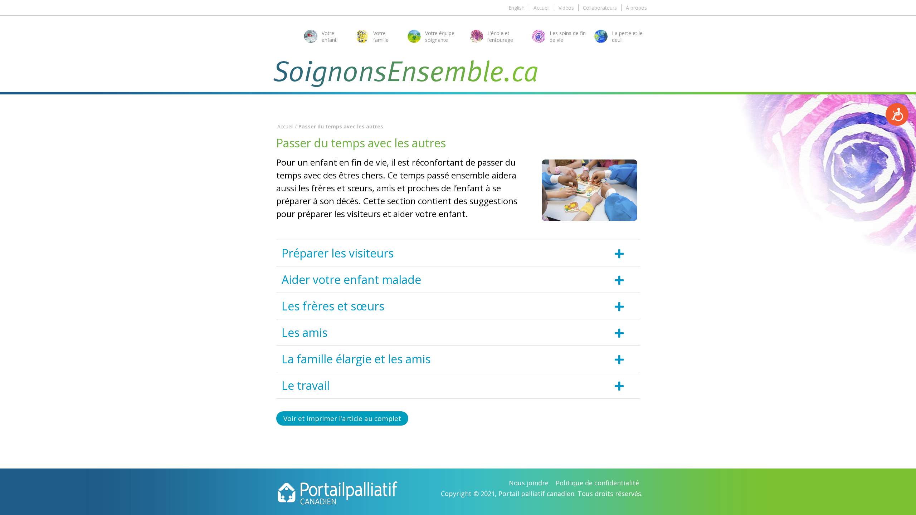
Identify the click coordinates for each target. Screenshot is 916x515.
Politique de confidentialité (597, 483)
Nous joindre (529, 483)
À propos (636, 7)
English (516, 7)
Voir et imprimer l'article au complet (342, 418)
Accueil (541, 7)
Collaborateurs (600, 7)
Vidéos (566, 7)
